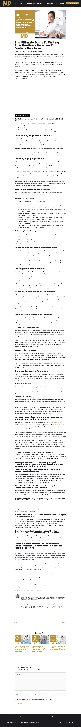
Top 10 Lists (11, 718)
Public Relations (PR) (34, 51)
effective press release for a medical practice (30, 295)
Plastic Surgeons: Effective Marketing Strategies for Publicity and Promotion (39, 648)
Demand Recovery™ (20, 3)
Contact (62, 3)
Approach (29, 3)
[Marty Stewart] (17, 596)
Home (8, 716)
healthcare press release (56, 422)
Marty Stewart (25, 594)
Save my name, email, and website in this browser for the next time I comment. (34, 699)
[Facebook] (63, 723)
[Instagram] (66, 723)
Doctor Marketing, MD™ (34, 595)
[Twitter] (64, 594)
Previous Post (17, 622)
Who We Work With (48, 3)
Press (16, 718)
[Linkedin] (72, 723)
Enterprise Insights (37, 3)
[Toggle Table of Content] (27, 115)
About (56, 3)
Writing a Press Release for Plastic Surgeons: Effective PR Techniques (57, 647)
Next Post (65, 622)
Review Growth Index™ (67, 716)
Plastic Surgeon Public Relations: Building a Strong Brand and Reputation (22, 648)
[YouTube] (69, 723)
